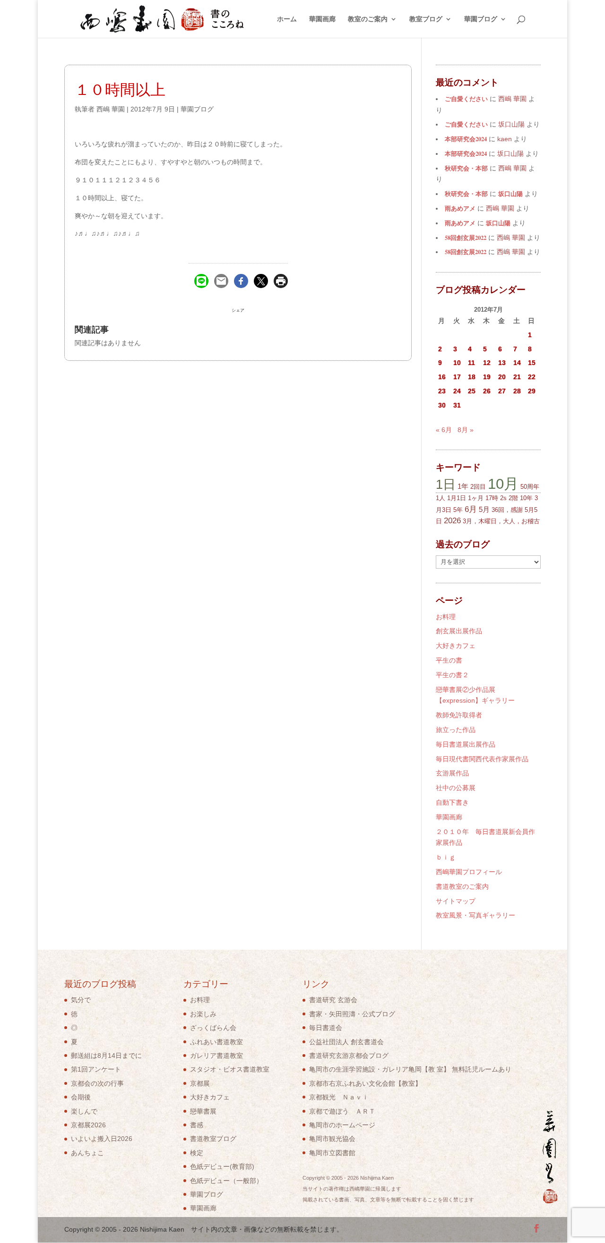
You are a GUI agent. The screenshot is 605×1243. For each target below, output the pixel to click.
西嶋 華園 (110, 109)
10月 (503, 484)
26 (487, 391)
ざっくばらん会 (213, 1027)
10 (457, 362)
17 (457, 377)
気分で (81, 1000)
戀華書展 (203, 1111)
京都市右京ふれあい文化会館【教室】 (365, 1083)
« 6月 (444, 430)
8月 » (466, 430)
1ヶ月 (476, 498)
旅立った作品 (455, 729)
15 (532, 362)
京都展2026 (88, 1125)
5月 (484, 509)
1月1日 (456, 498)
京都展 (200, 1083)
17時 (491, 498)
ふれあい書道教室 (216, 1042)
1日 (446, 484)
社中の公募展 (455, 788)
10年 (526, 498)
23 (442, 391)
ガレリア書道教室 (216, 1055)
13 (502, 362)
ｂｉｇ (446, 857)
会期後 (81, 1097)
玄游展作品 (452, 773)
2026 (452, 520)
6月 (471, 509)
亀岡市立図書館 (332, 1153)
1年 (463, 486)
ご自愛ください (466, 98)
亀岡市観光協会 (332, 1138)
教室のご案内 (368, 19)
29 (532, 391)
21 (517, 377)
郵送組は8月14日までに (106, 1055)
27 (502, 391)
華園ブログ (480, 19)
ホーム (287, 19)
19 (487, 377)
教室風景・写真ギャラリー (475, 915)
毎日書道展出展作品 (465, 744)
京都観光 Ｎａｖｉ (339, 1097)
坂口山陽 (510, 193)
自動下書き (452, 802)
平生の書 (449, 660)
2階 (513, 498)
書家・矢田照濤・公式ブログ (352, 1014)
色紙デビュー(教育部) (222, 1166)
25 (471, 391)
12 (487, 362)
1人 (440, 498)
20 (502, 377)
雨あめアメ (460, 208)
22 (532, 377)
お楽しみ (203, 1014)
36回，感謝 (507, 509)
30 (442, 405)
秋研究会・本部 (466, 168)
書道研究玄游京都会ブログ (349, 1055)
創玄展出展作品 (459, 631)
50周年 (529, 486)
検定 (196, 1153)
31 (457, 405)
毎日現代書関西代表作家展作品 (482, 759)
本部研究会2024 (466, 139)
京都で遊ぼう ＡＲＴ (342, 1111)
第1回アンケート (96, 1069)
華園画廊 (322, 19)
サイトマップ (455, 901)
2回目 (478, 486)
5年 (458, 509)
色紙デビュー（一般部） (226, 1180)
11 (471, 362)
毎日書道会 (325, 1027)
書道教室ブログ (213, 1138)
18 (471, 377)
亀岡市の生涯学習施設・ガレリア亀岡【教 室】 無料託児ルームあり (410, 1069)
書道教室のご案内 (462, 886)
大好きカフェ (455, 645)
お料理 (446, 617)
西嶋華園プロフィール (469, 872)
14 (517, 362)
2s (503, 498)
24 (457, 391)
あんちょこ (87, 1153)
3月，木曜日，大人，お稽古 (501, 521)
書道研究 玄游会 (333, 1000)
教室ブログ (425, 19)
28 (517, 391)
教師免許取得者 (459, 715)
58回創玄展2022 (465, 237)
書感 (196, 1125)
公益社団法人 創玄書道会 (346, 1042)
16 (442, 377)
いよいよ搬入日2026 (101, 1138)
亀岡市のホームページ (342, 1125)
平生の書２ (452, 675)
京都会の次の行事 (97, 1083)
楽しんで (84, 1111)
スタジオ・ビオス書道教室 (229, 1069)
